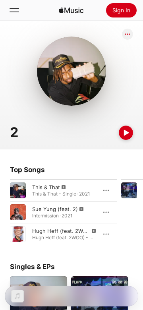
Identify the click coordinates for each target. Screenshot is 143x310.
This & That (46, 187)
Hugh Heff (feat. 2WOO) (62, 231)
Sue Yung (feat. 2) (55, 209)
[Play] (126, 133)
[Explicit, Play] (18, 190)
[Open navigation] (14, 10)
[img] (71, 10)
